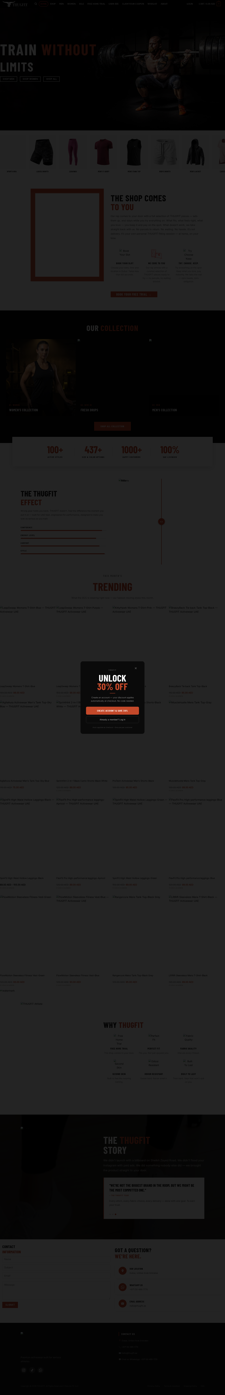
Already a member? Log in (112, 719)
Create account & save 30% (112, 710)
